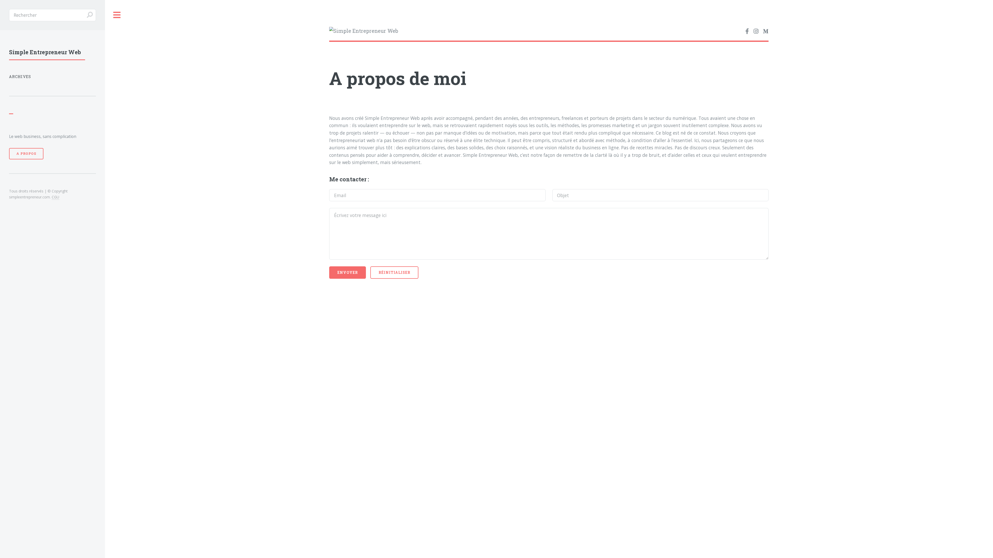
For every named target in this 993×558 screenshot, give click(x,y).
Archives (20, 76)
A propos (26, 153)
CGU (55, 197)
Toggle (117, 15)
